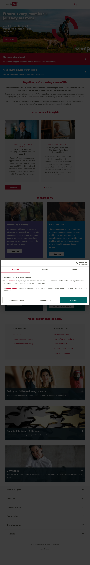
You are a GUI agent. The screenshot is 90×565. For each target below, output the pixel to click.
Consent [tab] (15, 269)
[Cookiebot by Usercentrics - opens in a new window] (77, 263)
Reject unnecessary (16, 300)
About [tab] (74, 269)
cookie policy (11, 288)
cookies (12, 281)
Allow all (73, 300)
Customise (44, 300)
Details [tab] (45, 269)
